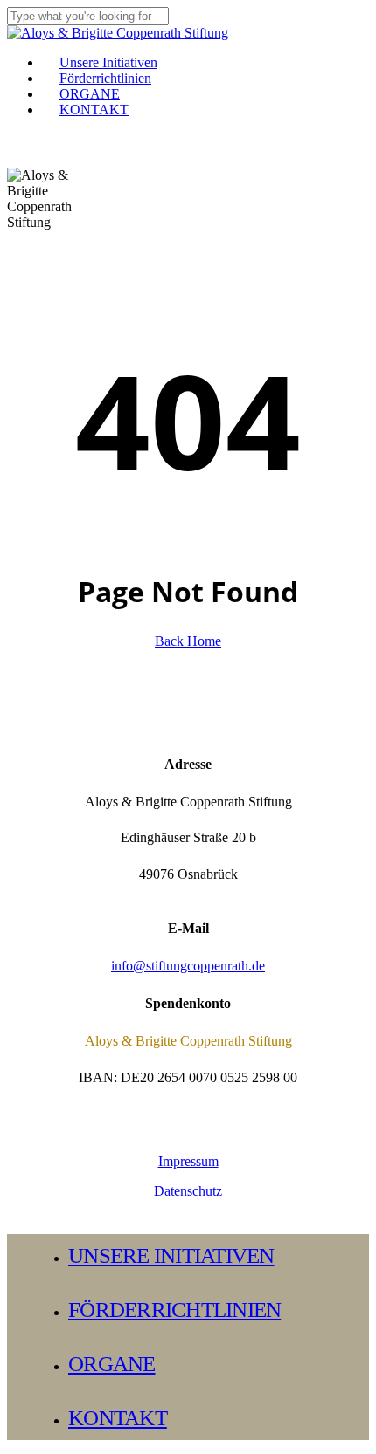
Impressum (188, 1161)
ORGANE (112, 1363)
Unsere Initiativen (171, 1255)
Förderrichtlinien (174, 1309)
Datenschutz (188, 1190)
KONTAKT (117, 1418)
